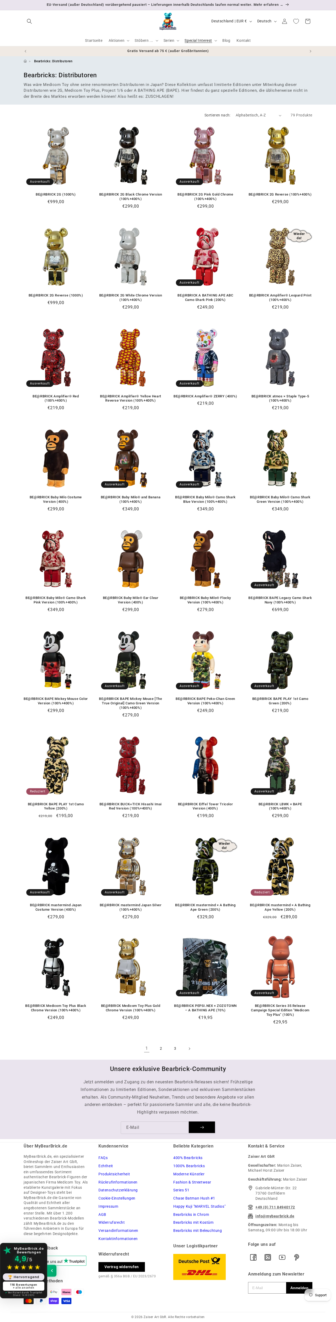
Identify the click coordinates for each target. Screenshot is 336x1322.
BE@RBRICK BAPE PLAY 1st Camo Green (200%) (280, 701)
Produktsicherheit (114, 1174)
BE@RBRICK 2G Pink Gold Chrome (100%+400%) (205, 196)
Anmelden (299, 1288)
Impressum (108, 1206)
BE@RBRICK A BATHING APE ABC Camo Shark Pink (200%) (205, 297)
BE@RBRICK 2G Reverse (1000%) (56, 295)
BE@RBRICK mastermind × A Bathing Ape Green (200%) (205, 907)
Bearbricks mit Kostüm (193, 1222)
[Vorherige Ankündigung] (25, 51)
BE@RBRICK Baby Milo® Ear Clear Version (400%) (131, 600)
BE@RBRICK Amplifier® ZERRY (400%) (205, 396)
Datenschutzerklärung (118, 1190)
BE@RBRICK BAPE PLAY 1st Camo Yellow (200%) (56, 806)
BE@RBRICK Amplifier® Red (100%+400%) (56, 398)
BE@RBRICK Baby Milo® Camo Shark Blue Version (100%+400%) (205, 499)
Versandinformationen (118, 1230)
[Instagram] (267, 1257)
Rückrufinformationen (118, 1182)
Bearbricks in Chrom (191, 1214)
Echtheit (105, 1166)
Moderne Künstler (189, 1174)
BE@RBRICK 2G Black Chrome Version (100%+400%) (130, 196)
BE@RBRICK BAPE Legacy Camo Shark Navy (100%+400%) (280, 600)
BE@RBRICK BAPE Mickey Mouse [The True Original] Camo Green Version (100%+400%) (130, 703)
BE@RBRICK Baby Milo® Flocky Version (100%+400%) (205, 600)
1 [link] (146, 1048)
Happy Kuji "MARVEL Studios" (199, 1206)
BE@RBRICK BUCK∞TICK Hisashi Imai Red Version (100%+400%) (130, 806)
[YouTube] (282, 1257)
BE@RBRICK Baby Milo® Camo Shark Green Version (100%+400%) (280, 499)
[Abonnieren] (202, 1127)
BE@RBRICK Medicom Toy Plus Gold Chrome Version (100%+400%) (130, 1008)
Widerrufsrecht (111, 1222)
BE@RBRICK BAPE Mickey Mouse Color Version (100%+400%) (56, 701)
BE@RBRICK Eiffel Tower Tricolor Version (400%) (205, 806)
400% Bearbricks (188, 1158)
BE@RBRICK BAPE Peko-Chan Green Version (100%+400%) (205, 701)
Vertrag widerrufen (121, 1267)
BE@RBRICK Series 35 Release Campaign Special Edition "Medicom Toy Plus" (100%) (280, 1010)
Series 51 (181, 1190)
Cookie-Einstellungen (116, 1198)
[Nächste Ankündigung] (310, 51)
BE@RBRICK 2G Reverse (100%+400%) (280, 194)
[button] (29, 21)
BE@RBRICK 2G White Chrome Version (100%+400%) (130, 297)
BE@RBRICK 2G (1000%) (56, 194)
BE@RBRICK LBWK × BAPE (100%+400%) (280, 806)
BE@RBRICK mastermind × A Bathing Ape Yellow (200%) (280, 907)
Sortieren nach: (217, 115)
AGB (102, 1214)
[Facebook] (253, 1257)
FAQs (103, 1158)
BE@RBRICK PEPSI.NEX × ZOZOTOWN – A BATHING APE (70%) (205, 1008)
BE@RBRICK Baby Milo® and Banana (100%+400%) (131, 499)
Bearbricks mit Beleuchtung (197, 1230)
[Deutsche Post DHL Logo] (205, 1267)
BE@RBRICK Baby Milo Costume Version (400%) (56, 499)
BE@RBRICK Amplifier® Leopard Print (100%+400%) (280, 297)
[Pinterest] (296, 1257)
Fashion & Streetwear (192, 1182)
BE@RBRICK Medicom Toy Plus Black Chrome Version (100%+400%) (55, 1008)
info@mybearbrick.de (274, 1216)
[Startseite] (25, 61)
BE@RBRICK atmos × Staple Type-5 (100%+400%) (280, 398)
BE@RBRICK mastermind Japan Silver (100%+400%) (131, 907)
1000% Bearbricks (189, 1166)
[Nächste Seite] (189, 1048)
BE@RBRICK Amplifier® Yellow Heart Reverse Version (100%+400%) (130, 398)
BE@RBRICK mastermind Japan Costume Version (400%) (56, 907)
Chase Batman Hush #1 (194, 1198)
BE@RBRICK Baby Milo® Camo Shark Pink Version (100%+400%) (55, 600)
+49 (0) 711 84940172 (275, 1207)
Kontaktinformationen (118, 1239)
